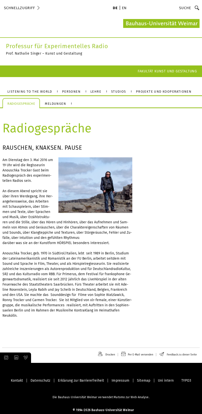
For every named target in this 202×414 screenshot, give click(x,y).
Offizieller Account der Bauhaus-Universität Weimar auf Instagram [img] (5, 357)
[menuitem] (115, 8)
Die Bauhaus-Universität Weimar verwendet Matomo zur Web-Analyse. (100, 397)
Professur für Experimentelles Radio (57, 46)
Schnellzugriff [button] (19, 8)
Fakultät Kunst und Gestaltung (167, 71)
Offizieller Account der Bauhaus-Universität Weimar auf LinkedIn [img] (15, 357)
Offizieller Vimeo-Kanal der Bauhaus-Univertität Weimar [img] (26, 357)
